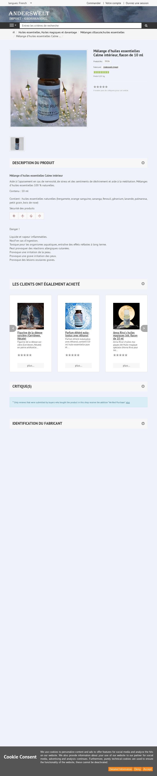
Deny (137, 769)
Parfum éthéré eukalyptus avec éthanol (77, 334)
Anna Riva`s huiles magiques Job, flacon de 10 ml (125, 335)
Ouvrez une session (137, 3)
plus (128, 402)
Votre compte (113, 3)
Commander (94, 3)
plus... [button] (30, 365)
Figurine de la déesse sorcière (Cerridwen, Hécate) (29, 335)
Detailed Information (121, 769)
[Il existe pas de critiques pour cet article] (24, 355)
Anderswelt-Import (110, 67)
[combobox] (20, 3)
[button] (78, 284)
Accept (147, 769)
